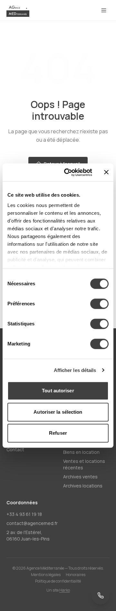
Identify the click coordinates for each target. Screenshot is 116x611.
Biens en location (81, 452)
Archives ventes (80, 477)
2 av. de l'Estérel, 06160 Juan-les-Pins (28, 535)
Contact (15, 449)
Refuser (58, 433)
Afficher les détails (75, 370)
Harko (64, 590)
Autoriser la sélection (58, 412)
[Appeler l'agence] (101, 595)
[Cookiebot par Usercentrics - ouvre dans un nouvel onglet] (68, 172)
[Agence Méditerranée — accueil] (17, 10)
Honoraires (75, 574)
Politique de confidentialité (58, 581)
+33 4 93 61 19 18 (24, 514)
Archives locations (82, 486)
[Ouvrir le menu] (104, 10)
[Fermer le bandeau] (106, 172)
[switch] (99, 304)
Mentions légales (46, 574)
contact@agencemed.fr (32, 523)
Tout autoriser (58, 390)
